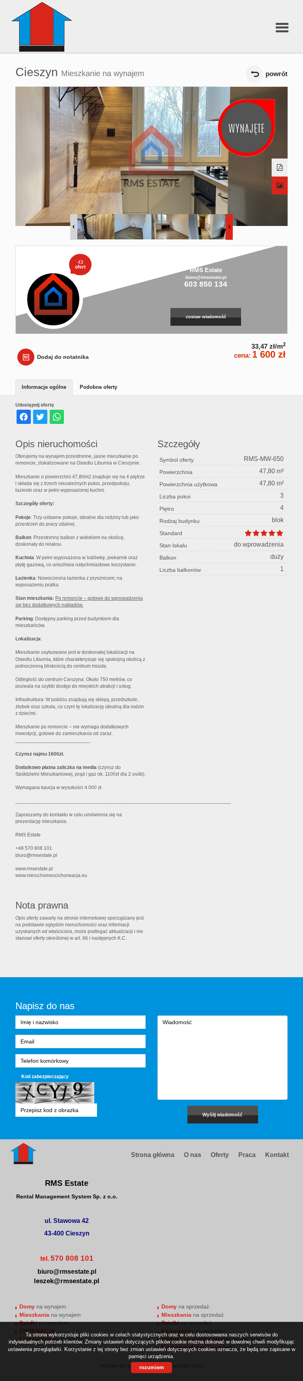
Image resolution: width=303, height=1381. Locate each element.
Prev (73, 227)
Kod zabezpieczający (45, 1076)
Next (229, 227)
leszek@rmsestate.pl (66, 1281)
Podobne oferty (98, 387)
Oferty (220, 1154)
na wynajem (42, 1306)
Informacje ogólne (44, 387)
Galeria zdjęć (280, 186)
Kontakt (277, 1154)
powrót (277, 74)
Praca (247, 1154)
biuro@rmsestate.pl (205, 277)
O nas (192, 1154)
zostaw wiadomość (206, 316)
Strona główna (152, 1154)
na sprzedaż (185, 1306)
